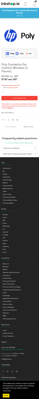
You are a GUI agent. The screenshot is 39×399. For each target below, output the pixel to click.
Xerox (5, 252)
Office (5, 191)
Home (20, 15)
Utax (4, 249)
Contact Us (6, 275)
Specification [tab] (29, 127)
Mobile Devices (8, 188)
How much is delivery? (11, 148)
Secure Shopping (8, 307)
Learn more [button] (7, 390)
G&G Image (6, 226)
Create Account (8, 333)
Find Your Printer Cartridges (12, 287)
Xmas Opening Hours (9, 319)
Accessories (7, 168)
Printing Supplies (8, 203)
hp (4, 229)
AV (4, 171)
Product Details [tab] (10, 127)
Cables (5, 174)
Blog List (6, 266)
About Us (6, 264)
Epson (5, 223)
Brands (5, 269)
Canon (5, 217)
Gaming (5, 183)
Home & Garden (8, 186)
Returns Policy (7, 304)
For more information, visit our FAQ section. (19, 143)
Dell (4, 220)
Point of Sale (7, 194)
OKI (4, 238)
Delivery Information (9, 281)
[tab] (19, 148)
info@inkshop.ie (6, 359)
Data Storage (7, 180)
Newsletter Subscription (10, 298)
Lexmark (5, 235)
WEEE (4, 316)
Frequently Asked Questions (12, 290)
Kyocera (5, 232)
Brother (5, 214)
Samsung (6, 246)
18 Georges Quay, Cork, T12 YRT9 (12, 349)
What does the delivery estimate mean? (17, 154)
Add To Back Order (20, 98)
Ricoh (4, 243)
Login (4, 330)
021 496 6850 (10, 347)
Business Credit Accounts (11, 272)
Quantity (10, 87)
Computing (6, 177)
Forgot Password (8, 336)
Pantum (5, 240)
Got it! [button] (6, 395)
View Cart (6, 313)
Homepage (6, 295)
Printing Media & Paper (10, 200)
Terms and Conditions (10, 310)
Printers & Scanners (9, 197)
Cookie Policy (7, 278)
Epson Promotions (9, 284)
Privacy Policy (7, 301)
